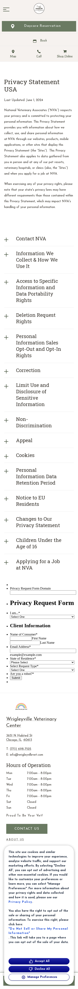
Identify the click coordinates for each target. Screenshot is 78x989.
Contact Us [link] (27, 828)
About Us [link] (15, 839)
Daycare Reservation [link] (42, 26)
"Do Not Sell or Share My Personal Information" (38, 931)
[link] (39, 8)
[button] (6, 9)
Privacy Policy (20, 902)
